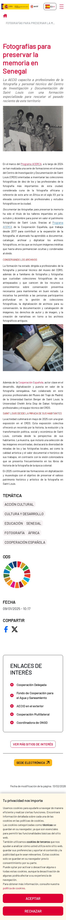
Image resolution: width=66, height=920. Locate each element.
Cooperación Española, (31, 382)
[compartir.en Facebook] (6, 629)
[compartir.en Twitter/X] (14, 629)
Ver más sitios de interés (33, 744)
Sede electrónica (31, 763)
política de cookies (14, 888)
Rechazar (33, 911)
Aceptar (33, 898)
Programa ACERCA (31, 163)
